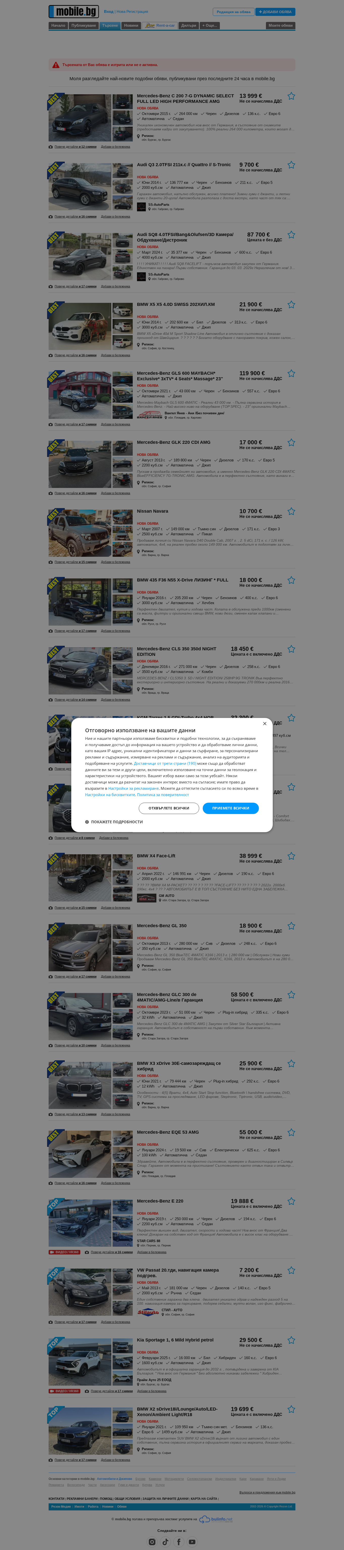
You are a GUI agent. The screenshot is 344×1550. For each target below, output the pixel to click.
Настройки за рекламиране (133, 788)
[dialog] (172, 775)
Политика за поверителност (163, 794)
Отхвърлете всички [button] (169, 808)
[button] (114, 822)
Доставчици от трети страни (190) (165, 763)
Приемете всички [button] (230, 808)
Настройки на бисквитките (110, 794)
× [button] (264, 724)
